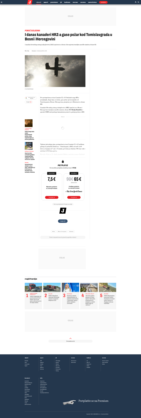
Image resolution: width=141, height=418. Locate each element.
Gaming (57, 370)
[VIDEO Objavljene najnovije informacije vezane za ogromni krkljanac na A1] (52, 288)
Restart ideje (73, 362)
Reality (103, 364)
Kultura (67, 2)
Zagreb (26, 365)
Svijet (26, 362)
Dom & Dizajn (27, 389)
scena (104, 357)
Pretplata (103, 2)
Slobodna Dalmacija (28, 382)
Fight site (42, 367)
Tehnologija (58, 360)
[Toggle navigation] (1, 2)
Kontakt (41, 391)
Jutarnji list (27, 381)
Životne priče (58, 369)
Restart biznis (73, 360)
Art (87, 360)
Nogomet (42, 362)
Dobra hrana (27, 391)
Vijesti (38, 2)
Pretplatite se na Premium (93, 401)
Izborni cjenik (42, 386)
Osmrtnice (92, 2)
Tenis (41, 365)
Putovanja (57, 367)
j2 (56, 357)
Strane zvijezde (105, 362)
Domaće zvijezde (105, 360)
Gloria (26, 392)
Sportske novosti (28, 384)
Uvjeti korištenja (43, 382)
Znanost (57, 362)
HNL (41, 360)
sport (41, 357)
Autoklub (26, 387)
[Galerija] (55, 71)
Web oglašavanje (43, 387)
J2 (61, 2)
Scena (83, 2)
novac (73, 357)
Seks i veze (58, 365)
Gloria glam (27, 394)
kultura (89, 357)
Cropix (26, 402)
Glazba (88, 365)
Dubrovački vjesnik (28, 396)
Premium (54, 2)
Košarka (41, 364)
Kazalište (88, 367)
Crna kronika (27, 364)
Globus (26, 386)
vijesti (26, 357)
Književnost (89, 364)
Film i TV (88, 362)
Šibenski (26, 401)
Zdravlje (57, 364)
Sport (46, 2)
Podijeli (28, 102)
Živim (26, 397)
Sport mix (42, 369)
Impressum (42, 381)
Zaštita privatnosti (43, 384)
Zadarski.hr (27, 399)
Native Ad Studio (28, 404)
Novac (75, 2)
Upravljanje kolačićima (44, 392)
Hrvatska (26, 360)
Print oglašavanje (43, 389)
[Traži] (138, 2)
